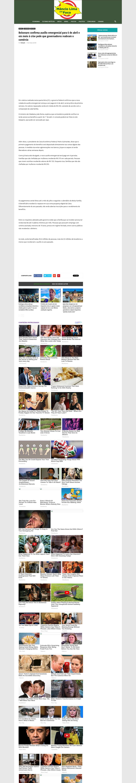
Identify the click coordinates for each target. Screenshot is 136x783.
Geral (66, 21)
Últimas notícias (48, 21)
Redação (23, 42)
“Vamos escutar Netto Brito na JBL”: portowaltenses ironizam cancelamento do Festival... (107, 37)
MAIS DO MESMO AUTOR (60, 284)
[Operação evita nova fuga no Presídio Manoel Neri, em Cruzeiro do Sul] (92, 64)
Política (82, 21)
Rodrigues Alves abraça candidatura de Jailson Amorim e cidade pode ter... (107, 45)
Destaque (21, 301)
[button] (115, 21)
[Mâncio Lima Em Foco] (68, 9)
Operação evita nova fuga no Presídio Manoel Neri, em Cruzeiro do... (106, 63)
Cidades (101, 21)
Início (59, 21)
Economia (36, 21)
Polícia (73, 21)
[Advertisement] (51, 90)
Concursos (91, 21)
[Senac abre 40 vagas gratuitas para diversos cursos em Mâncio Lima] (92, 55)
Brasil (20, 28)
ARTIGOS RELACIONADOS (42, 284)
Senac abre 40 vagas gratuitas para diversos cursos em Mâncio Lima (107, 54)
